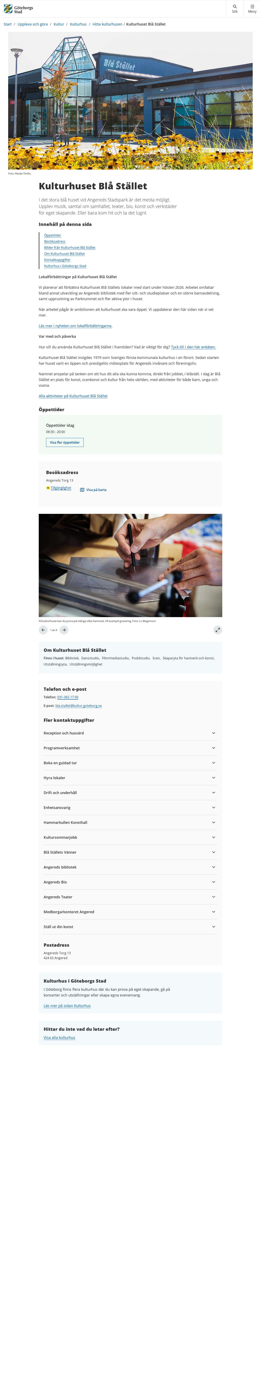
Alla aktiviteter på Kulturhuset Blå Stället (73, 395)
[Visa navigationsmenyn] (252, 9)
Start (8, 24)
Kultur (59, 24)
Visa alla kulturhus (59, 1037)
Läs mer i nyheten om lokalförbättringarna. (75, 325)
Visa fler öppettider (65, 442)
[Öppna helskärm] (217, 629)
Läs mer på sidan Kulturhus (67, 1005)
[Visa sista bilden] (43, 629)
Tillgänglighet (61, 487)
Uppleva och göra (33, 24)
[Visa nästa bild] (64, 629)
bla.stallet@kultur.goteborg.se (78, 705)
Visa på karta (96, 490)
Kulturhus (78, 24)
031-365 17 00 (67, 697)
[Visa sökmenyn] (234, 9)
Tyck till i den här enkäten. (193, 346)
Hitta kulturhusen (107, 24)
